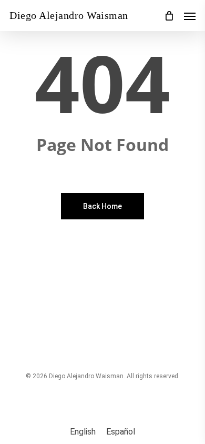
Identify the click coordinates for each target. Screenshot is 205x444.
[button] (190, 16)
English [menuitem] (83, 432)
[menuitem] (83, 432)
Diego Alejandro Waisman (68, 15)
